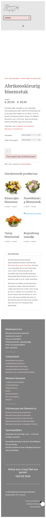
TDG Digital (20, 495)
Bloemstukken (14, 78)
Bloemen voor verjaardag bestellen (20, 372)
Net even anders (12, 397)
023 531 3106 (25, 342)
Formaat (8, 135)
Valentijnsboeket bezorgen (16, 366)
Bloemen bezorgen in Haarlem (18, 415)
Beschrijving (13, 254)
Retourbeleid (35, 507)
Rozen (7, 391)
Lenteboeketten (11, 385)
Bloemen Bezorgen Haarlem (19, 265)
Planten (8, 400)
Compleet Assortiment (14, 382)
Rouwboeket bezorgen (14, 361)
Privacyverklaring (33, 501)
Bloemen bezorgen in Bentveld (18, 412)
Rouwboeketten (11, 394)
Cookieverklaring (33, 504)
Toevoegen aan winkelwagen (21, 157)
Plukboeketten (11, 388)
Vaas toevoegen (11, 140)
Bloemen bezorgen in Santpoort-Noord (21, 424)
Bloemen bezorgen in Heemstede (19, 418)
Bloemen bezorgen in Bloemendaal (19, 421)
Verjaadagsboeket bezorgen (17, 369)
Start (6, 78)
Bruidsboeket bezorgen (15, 363)
